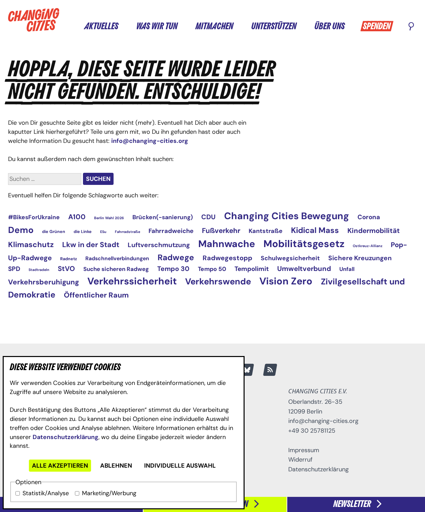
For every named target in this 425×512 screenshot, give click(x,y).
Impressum (303, 450)
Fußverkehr (221, 230)
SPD (14, 269)
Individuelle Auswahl (180, 466)
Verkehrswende (218, 281)
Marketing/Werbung (109, 493)
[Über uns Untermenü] (351, 26)
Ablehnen (116, 466)
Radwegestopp (227, 257)
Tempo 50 (212, 269)
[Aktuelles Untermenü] (124, 26)
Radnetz (68, 259)
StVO (66, 268)
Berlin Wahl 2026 (109, 217)
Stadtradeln (39, 269)
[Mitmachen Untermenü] (239, 26)
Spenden (376, 26)
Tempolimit (252, 269)
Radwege (176, 257)
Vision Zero (285, 281)
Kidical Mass (315, 230)
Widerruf (300, 460)
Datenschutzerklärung (65, 437)
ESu (103, 231)
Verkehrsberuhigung (43, 281)
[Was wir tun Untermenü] (183, 26)
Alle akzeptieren (60, 466)
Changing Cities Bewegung (286, 216)
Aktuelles (101, 26)
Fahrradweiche (171, 231)
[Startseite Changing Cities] (33, 20)
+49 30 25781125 (311, 431)
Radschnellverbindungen (117, 258)
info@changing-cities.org (149, 141)
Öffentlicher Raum (96, 295)
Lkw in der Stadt (90, 244)
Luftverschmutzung (159, 245)
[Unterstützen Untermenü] (302, 26)
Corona (368, 217)
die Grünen (53, 231)
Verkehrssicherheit (132, 281)
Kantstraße (266, 231)
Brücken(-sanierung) (162, 217)
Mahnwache (226, 244)
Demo (21, 230)
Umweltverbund (304, 268)
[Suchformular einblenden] (411, 27)
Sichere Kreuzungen (360, 258)
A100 (77, 216)
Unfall (346, 269)
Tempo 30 (173, 269)
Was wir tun (156, 26)
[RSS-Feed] (270, 370)
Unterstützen (273, 26)
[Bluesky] (247, 370)
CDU (208, 216)
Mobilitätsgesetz (303, 243)
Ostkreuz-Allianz (367, 245)
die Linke (83, 231)
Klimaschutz (31, 244)
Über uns (329, 26)
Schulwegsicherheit (290, 258)
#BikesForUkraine (34, 217)
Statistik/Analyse (46, 493)
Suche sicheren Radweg (116, 269)
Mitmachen (214, 26)
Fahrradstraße (127, 231)
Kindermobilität (373, 230)
